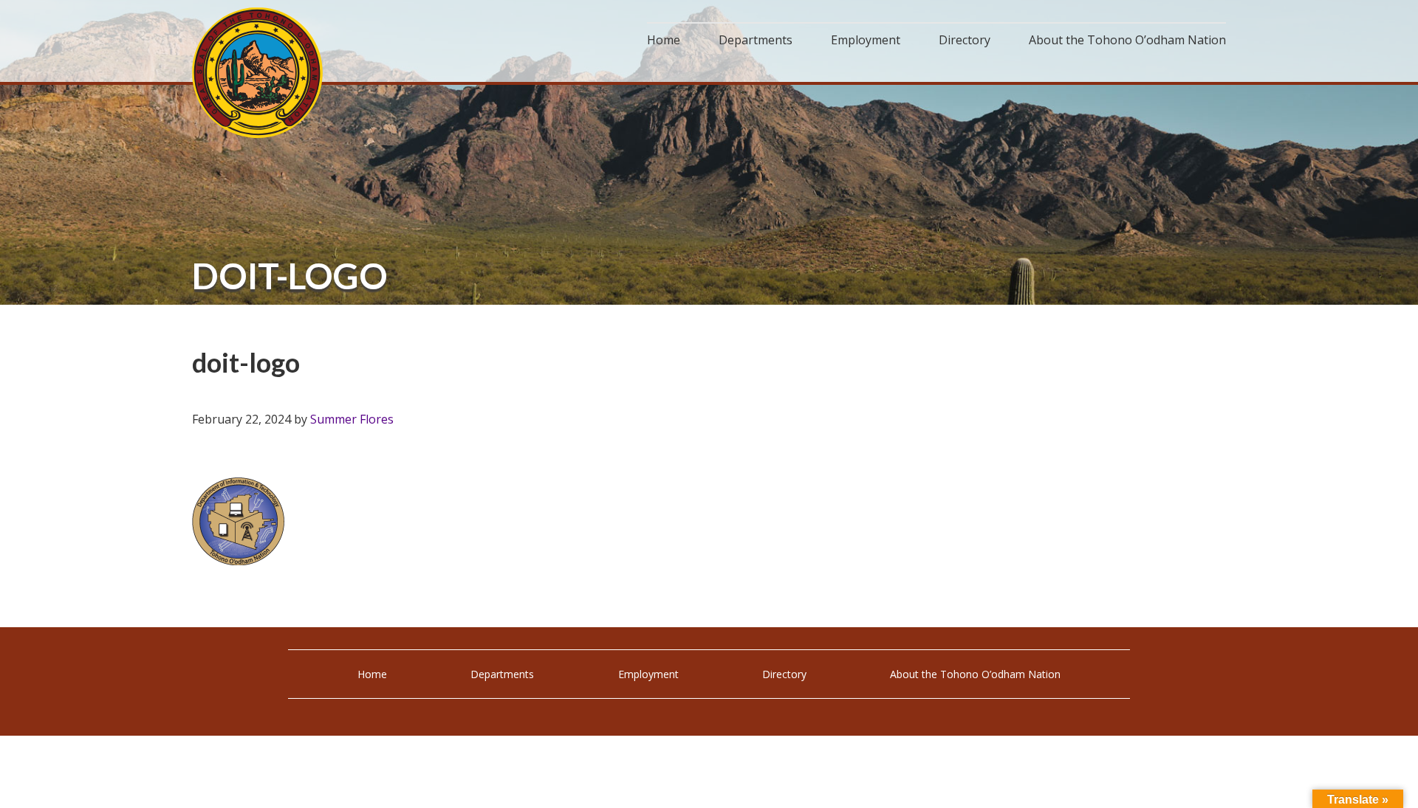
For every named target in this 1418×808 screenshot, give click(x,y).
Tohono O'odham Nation (258, 72)
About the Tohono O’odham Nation (975, 674)
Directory (784, 674)
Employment (648, 674)
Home (372, 674)
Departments (502, 674)
